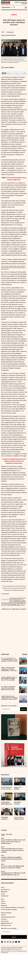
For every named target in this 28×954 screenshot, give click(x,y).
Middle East (4, 891)
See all (24, 654)
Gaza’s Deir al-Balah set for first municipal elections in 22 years (19, 818)
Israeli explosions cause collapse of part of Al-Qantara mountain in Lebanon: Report (9, 697)
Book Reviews (4, 896)
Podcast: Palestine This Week (9, 909)
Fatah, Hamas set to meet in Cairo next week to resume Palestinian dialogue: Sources (6, 788)
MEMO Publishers (5, 923)
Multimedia (4, 905)
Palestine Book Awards (7, 917)
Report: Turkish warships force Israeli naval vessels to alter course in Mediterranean (13, 841)
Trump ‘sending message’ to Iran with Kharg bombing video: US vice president (9, 678)
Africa (2, 887)
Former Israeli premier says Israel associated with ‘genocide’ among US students (12, 850)
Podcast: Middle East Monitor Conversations (13, 907)
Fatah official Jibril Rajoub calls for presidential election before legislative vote (6, 803)
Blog (2, 899)
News (2, 838)
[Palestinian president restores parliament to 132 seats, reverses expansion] (7, 811)
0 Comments (9, 32)
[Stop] (5, 73)
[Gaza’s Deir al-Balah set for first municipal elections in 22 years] (19, 811)
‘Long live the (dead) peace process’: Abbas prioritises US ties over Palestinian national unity (14, 461)
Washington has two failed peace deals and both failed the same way (13, 874)
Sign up (23, 709)
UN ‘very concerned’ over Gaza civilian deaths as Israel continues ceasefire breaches (9, 659)
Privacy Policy (5, 921)
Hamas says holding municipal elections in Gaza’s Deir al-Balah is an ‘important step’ (19, 788)
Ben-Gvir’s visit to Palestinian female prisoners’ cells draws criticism (12, 867)
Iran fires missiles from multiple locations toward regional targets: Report (12, 859)
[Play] (3, 73)
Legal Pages (10, 949)
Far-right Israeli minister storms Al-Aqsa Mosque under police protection (8, 688)
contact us (22, 605)
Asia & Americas (5, 889)
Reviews (3, 903)
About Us (3, 914)
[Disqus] (14, 630)
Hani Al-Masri (10, 67)
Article (3, 871)
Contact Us (4, 919)
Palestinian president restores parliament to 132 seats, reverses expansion (6, 818)
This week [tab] (9, 834)
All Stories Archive (6, 925)
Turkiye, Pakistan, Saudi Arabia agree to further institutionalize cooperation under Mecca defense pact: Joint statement (9, 669)
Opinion (14, 14)
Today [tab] (3, 834)
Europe (3, 893)
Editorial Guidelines (6, 912)
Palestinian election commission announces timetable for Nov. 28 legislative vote (19, 803)
